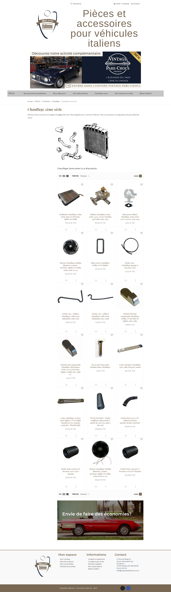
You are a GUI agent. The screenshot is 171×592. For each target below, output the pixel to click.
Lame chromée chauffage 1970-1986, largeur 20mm (130, 366)
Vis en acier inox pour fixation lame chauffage (100, 366)
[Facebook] (128, 588)
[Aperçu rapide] (66, 229)
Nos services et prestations (35, 93)
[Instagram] (122, 588)
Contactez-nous (101, 93)
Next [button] (138, 70)
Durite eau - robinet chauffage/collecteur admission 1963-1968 (100, 316)
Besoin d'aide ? (146, 93)
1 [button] (85, 87)
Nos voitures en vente (124, 93)
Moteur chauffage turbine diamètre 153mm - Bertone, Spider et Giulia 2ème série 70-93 (71, 266)
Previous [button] (33, 70)
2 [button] (86, 87)
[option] (85, 70)
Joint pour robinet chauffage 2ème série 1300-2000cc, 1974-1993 (130, 216)
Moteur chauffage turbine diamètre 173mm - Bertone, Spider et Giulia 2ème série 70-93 (100, 472)
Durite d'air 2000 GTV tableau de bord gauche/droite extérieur (130, 420)
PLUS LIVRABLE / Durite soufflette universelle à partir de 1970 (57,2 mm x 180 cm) (100, 422)
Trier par (75, 176)
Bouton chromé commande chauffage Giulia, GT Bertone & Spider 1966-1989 (130, 317)
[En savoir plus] (105, 229)
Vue (60, 176)
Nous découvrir (59, 93)
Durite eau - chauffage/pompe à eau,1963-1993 (130, 265)
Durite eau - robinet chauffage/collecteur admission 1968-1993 (70, 316)
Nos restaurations (80, 93)
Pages (136, 176)
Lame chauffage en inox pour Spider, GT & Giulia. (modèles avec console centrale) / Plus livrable (70, 422)
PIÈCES (11, 93)
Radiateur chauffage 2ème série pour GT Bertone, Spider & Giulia (71, 216)
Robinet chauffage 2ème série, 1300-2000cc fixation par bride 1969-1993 (100, 216)
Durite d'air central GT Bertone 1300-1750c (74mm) (70, 471)
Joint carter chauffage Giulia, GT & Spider (100, 264)
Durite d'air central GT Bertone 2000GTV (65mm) (130, 470)
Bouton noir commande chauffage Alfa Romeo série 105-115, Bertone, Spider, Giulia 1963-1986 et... (71, 370)
